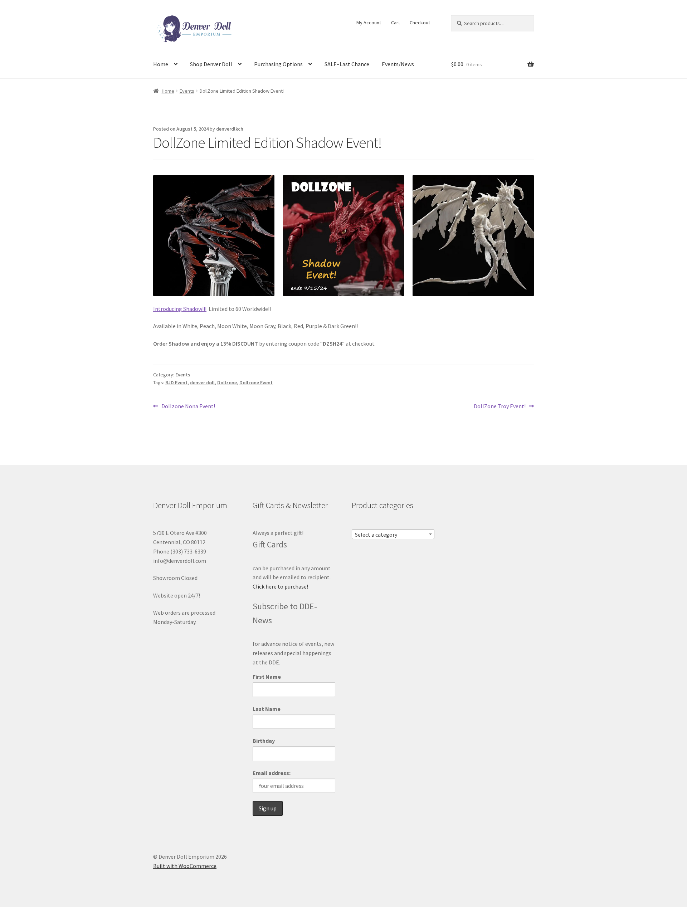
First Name (267, 676)
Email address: (272, 772)
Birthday (264, 740)
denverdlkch (229, 129)
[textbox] (393, 535)
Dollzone (227, 382)
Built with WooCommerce (184, 865)
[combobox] (393, 534)
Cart (395, 22)
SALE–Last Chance (347, 64)
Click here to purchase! (280, 586)
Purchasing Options (278, 64)
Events (187, 91)
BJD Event (176, 382)
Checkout (420, 22)
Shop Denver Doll (211, 64)
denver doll (202, 382)
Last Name (267, 708)
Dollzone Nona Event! (188, 406)
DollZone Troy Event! (500, 406)
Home (160, 64)
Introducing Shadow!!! (179, 308)
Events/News (398, 64)
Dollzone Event (256, 382)
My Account (368, 22)
